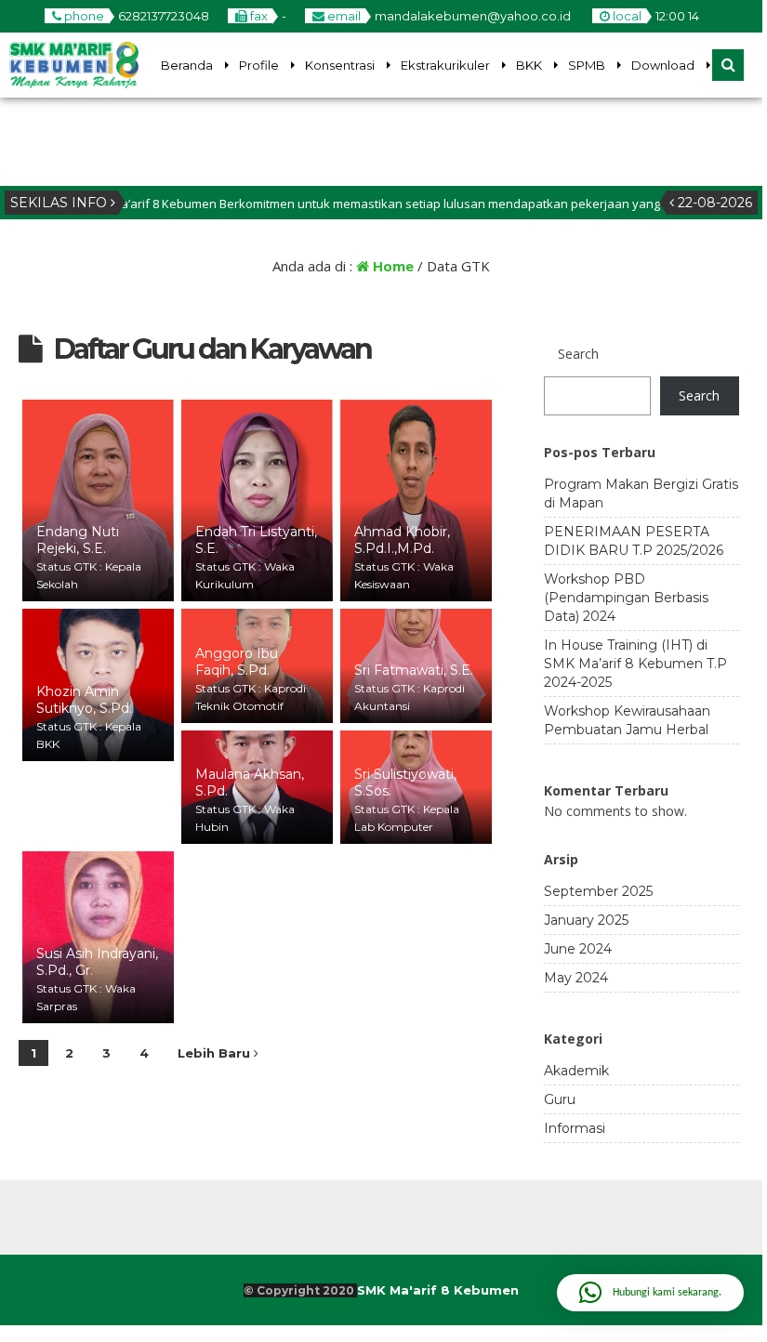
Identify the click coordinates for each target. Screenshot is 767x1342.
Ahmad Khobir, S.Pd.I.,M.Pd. (402, 540)
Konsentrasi (340, 65)
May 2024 (576, 977)
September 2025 (598, 891)
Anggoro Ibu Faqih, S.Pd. (236, 661)
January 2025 (586, 920)
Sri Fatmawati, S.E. (413, 670)
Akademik (576, 1070)
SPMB (586, 65)
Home (391, 266)
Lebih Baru (216, 1053)
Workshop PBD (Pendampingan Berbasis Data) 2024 (626, 598)
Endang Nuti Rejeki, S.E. (77, 540)
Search (578, 353)
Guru (559, 1099)
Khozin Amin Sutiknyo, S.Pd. (84, 700)
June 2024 (578, 949)
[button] (650, 1292)
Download (662, 65)
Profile (259, 65)
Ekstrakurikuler (445, 65)
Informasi (574, 1128)
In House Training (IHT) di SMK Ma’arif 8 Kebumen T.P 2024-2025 (635, 664)
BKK (529, 65)
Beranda (187, 65)
